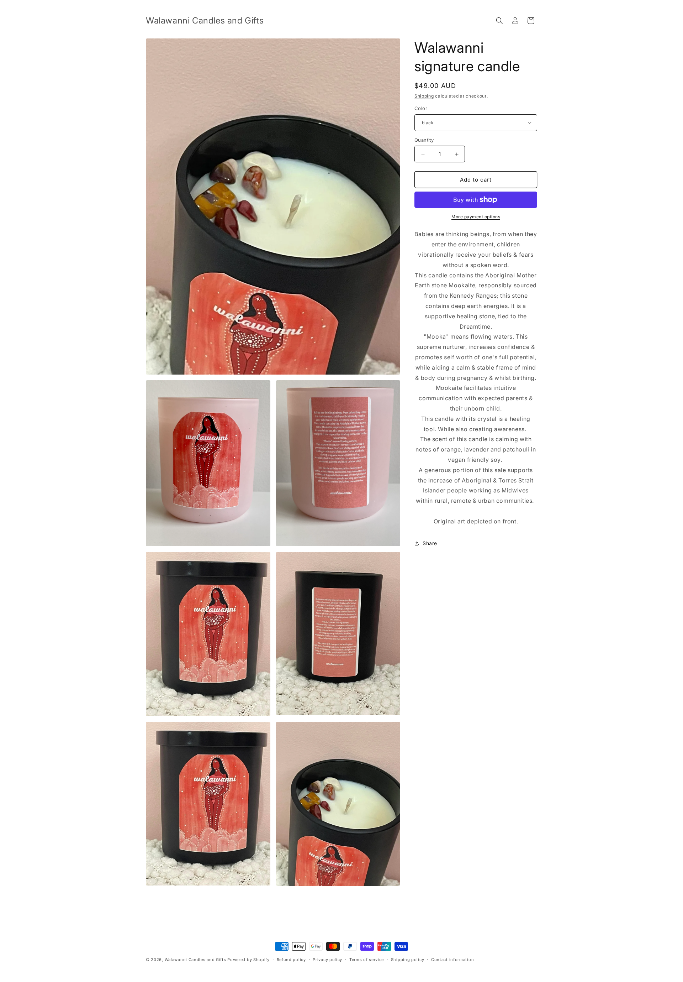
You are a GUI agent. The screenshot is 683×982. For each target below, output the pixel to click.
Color (420, 108)
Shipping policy (407, 959)
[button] (499, 20)
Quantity (424, 140)
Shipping (424, 96)
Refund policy (291, 959)
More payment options (475, 216)
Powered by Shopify (248, 959)
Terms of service (366, 959)
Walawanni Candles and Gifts (195, 959)
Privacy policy (327, 959)
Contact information (452, 959)
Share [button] (430, 543)
